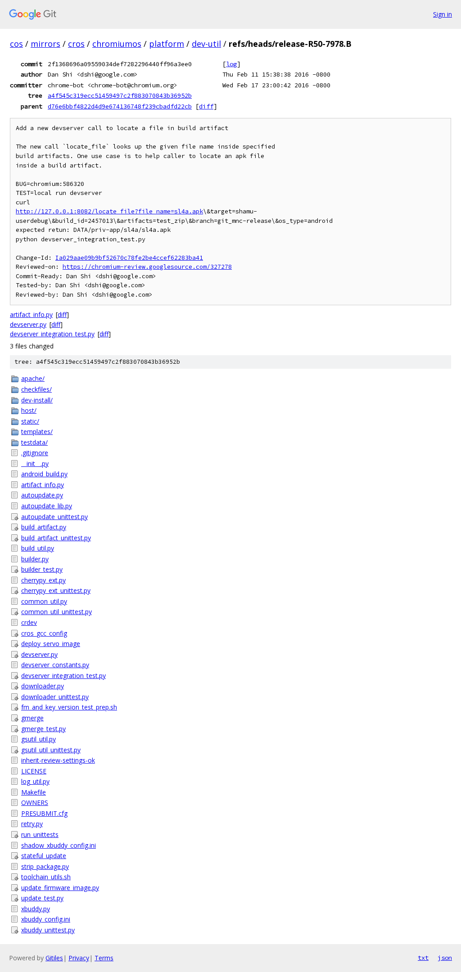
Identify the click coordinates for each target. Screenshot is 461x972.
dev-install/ (37, 400)
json (445, 958)
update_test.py (42, 898)
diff (206, 106)
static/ (30, 421)
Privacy (78, 958)
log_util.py (35, 781)
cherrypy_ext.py (43, 580)
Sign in (442, 14)
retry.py (32, 823)
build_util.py (37, 548)
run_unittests (40, 834)
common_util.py (44, 601)
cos (16, 43)
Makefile (33, 792)
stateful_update (43, 855)
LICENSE (33, 771)
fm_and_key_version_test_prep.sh (69, 707)
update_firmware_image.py (60, 887)
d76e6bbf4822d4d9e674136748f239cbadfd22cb (120, 106)
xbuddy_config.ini (45, 919)
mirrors (45, 43)
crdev (29, 622)
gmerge (32, 718)
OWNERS (34, 802)
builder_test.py (42, 569)
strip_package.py (45, 866)
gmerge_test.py (43, 728)
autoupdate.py (42, 495)
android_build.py (44, 474)
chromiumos (116, 43)
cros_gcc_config (44, 633)
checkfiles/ (36, 389)
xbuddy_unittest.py (48, 930)
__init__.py (35, 463)
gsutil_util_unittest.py (51, 750)
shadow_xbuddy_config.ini (58, 845)
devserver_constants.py (55, 664)
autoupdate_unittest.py (54, 516)
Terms (104, 958)
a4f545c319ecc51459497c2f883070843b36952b (120, 95)
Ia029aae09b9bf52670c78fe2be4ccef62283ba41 (129, 258)
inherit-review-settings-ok (58, 760)
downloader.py (42, 686)
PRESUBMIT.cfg (44, 813)
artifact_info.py (31, 314)
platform (166, 43)
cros (76, 43)
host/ (28, 410)
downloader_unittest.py (55, 696)
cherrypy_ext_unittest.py (55, 590)
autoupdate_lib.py (46, 506)
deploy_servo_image (50, 643)
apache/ (33, 378)
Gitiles (54, 958)
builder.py (35, 559)
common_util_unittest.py (56, 611)
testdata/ (34, 442)
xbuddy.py (35, 908)
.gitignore (34, 452)
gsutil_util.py (38, 739)
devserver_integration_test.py (52, 334)
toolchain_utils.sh (46, 877)
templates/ (37, 431)
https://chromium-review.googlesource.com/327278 (147, 267)
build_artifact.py (43, 527)
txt (423, 958)
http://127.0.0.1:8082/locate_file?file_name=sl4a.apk (109, 211)
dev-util (206, 43)
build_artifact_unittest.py (56, 537)
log (231, 64)
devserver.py (28, 324)
